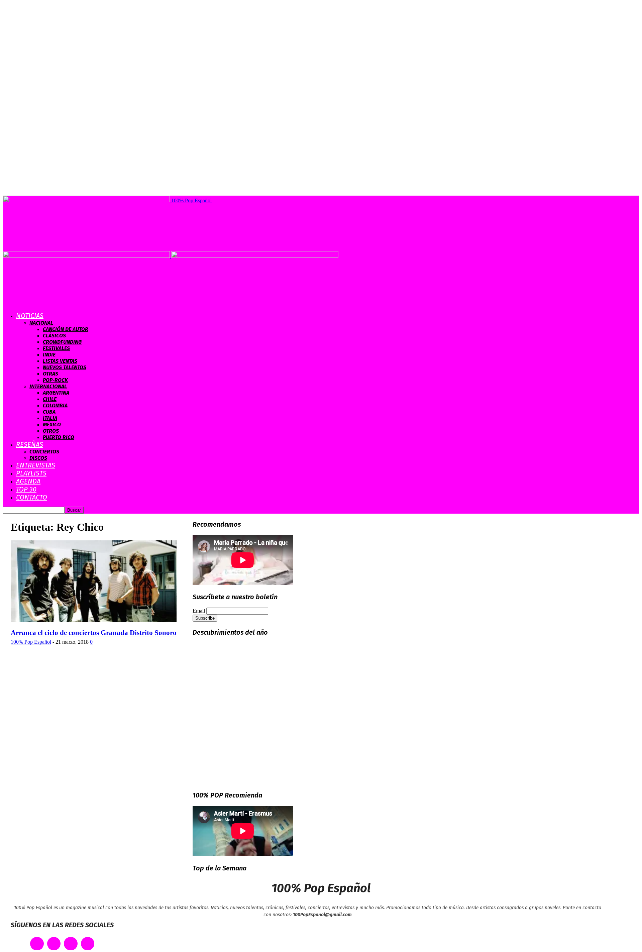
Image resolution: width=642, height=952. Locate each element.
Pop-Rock (55, 380)
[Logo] (87, 256)
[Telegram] (88, 944)
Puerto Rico (58, 437)
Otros (51, 431)
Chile (50, 399)
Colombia (55, 405)
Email (199, 611)
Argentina (56, 393)
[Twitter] (54, 944)
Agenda (28, 481)
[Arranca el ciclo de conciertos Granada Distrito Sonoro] (94, 620)
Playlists (31, 473)
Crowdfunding (62, 342)
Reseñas (29, 444)
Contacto (31, 497)
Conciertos (44, 451)
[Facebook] (37, 944)
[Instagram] (71, 944)
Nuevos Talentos (64, 367)
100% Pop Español (31, 642)
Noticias (29, 316)
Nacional (41, 323)
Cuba (49, 412)
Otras (50, 374)
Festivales (56, 348)
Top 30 (26, 489)
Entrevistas (35, 465)
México (52, 424)
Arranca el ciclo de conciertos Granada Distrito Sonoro (94, 633)
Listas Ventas (60, 361)
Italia (50, 418)
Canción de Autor (65, 329)
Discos (38, 458)
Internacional (48, 386)
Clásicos (54, 335)
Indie (49, 354)
